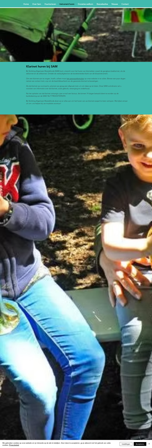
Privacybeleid (14, 445)
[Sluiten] (149, 444)
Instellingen (126, 444)
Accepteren (140, 444)
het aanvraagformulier (75, 78)
